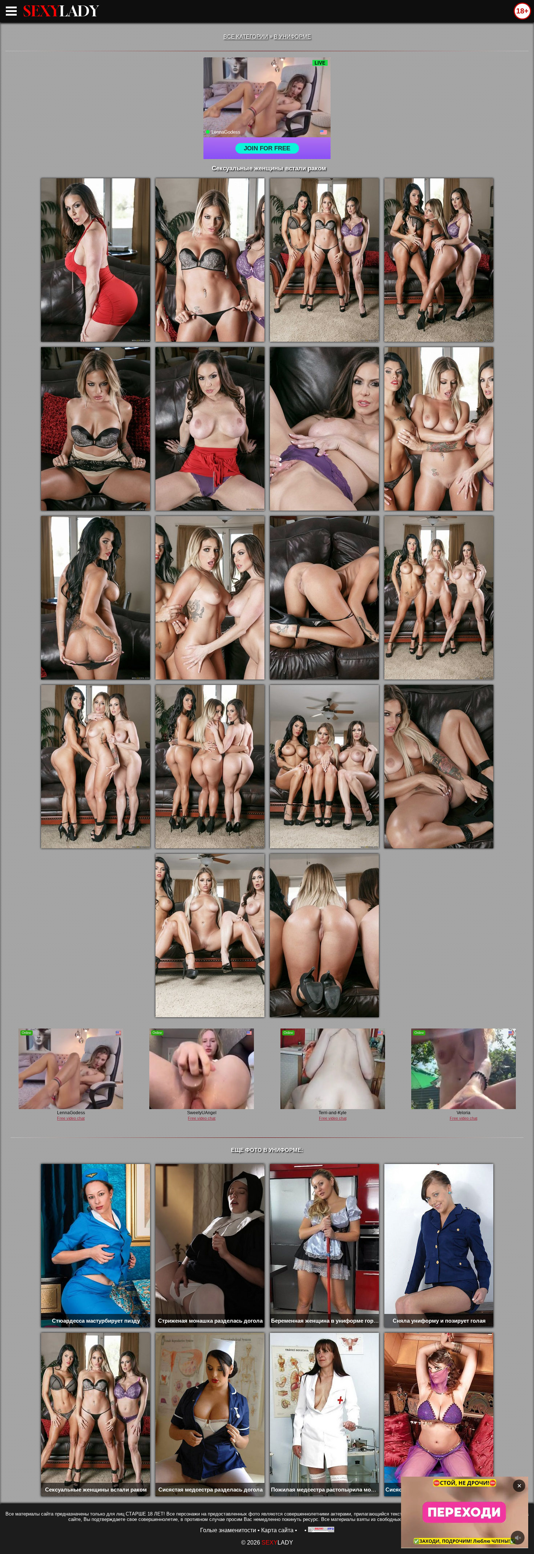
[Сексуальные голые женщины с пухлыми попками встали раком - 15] (324, 766)
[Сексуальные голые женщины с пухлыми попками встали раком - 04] (438, 260)
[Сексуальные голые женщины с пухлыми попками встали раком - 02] (209, 260)
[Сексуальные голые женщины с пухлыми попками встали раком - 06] (209, 429)
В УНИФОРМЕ (292, 36)
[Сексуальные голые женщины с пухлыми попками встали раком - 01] (95, 260)
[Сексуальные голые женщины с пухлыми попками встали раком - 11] (324, 597)
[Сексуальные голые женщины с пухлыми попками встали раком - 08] (438, 429)
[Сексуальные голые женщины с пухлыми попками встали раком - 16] (438, 766)
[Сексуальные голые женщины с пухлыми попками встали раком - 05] (95, 429)
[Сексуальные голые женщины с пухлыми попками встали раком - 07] (324, 429)
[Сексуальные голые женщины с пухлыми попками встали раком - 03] (324, 260)
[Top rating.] (321, 1530)
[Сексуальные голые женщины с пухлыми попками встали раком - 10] (209, 597)
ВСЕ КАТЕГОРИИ (245, 36)
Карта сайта (277, 1530)
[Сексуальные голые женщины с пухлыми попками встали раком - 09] (95, 597)
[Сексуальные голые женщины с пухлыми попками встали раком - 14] (209, 766)
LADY (61, 11)
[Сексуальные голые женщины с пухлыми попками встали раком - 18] (324, 935)
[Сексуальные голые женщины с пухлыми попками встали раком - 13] (95, 766)
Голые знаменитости (228, 1530)
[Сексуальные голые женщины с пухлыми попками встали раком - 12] (438, 597)
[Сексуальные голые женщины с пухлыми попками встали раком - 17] (209, 935)
